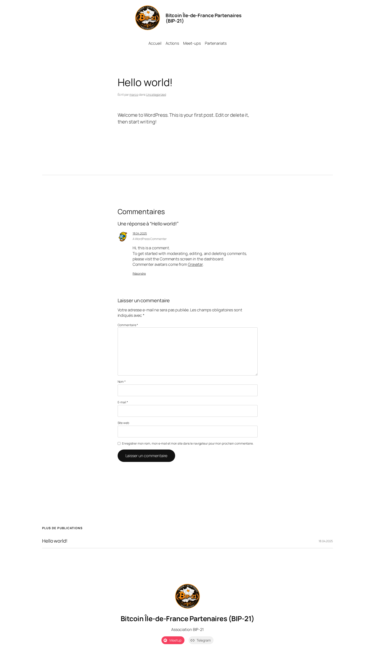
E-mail (123, 402)
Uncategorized (156, 94)
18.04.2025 (140, 233)
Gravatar (195, 264)
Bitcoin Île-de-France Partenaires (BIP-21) (188, 618)
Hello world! (54, 541)
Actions (172, 43)
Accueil (154, 43)
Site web (123, 423)
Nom (122, 381)
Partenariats (216, 43)
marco (133, 94)
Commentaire (128, 325)
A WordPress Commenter (150, 239)
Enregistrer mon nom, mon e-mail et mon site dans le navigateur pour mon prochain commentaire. (187, 443)
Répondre (139, 273)
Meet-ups (192, 43)
